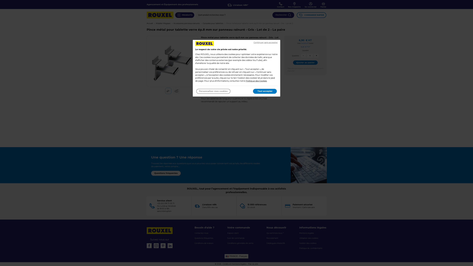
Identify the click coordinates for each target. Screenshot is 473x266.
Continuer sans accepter (266, 42)
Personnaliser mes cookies (213, 91)
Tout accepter (264, 91)
